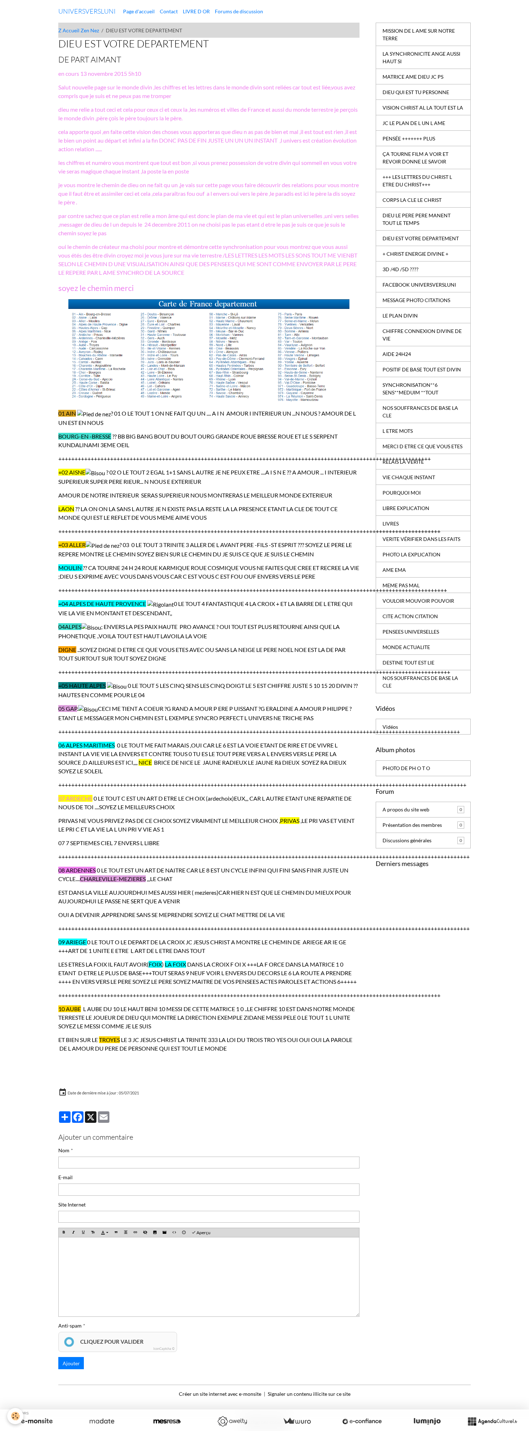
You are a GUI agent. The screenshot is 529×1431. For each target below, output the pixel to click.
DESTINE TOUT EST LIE (408, 662)
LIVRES (391, 523)
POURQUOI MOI (402, 493)
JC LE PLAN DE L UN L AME (414, 123)
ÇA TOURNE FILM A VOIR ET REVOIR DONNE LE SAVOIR (415, 158)
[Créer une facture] (297, 1421)
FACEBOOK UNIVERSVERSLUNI (419, 285)
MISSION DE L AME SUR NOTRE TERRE (419, 34)
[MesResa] (167, 1421)
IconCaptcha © (164, 1349)
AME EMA (394, 570)
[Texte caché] (145, 1232)
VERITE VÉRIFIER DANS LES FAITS (421, 539)
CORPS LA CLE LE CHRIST (412, 200)
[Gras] (64, 1232)
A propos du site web (422, 809)
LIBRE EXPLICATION (406, 508)
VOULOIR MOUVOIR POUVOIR (418, 601)
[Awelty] (232, 1421)
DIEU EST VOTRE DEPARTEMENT (421, 238)
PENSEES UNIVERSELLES (411, 632)
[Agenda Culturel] (492, 1421)
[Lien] (135, 1232)
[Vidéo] (164, 1232)
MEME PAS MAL (401, 585)
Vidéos (390, 727)
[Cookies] (15, 1416)
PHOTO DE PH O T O (406, 768)
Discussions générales (422, 840)
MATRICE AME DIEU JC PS (413, 77)
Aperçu (203, 1232)
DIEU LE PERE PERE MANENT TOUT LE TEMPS (417, 219)
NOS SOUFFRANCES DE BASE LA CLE (420, 411)
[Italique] (73, 1232)
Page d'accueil (139, 11)
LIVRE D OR (196, 11)
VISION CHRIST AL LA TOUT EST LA (423, 108)
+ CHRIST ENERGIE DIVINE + (415, 254)
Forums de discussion (239, 11)
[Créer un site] (37, 1421)
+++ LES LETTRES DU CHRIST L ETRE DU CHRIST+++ (417, 180)
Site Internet (72, 1204)
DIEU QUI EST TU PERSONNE (416, 92)
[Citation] (116, 1232)
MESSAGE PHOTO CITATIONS (416, 300)
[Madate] (102, 1421)
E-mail (65, 1177)
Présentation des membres (422, 825)
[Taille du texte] (93, 1232)
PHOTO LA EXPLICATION (411, 554)
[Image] (155, 1232)
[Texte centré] (126, 1232)
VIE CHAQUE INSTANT (409, 477)
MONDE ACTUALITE (406, 647)
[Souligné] (83, 1232)
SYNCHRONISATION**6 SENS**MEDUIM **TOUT (410, 388)
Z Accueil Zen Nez (78, 30)
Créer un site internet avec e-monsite (220, 1394)
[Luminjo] (427, 1421)
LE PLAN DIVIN (400, 315)
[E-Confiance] (362, 1421)
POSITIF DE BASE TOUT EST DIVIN (422, 369)
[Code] (174, 1232)
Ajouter (71, 1363)
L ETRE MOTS (398, 431)
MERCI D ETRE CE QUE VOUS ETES (422, 446)
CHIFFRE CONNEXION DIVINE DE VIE (422, 335)
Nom (63, 1150)
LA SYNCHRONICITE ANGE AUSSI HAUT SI (421, 57)
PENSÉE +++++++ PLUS (409, 138)
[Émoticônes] (184, 1232)
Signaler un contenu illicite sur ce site (309, 1394)
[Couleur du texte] (104, 1232)
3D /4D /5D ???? (401, 269)
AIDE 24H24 (397, 354)
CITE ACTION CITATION (410, 616)
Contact (169, 11)
